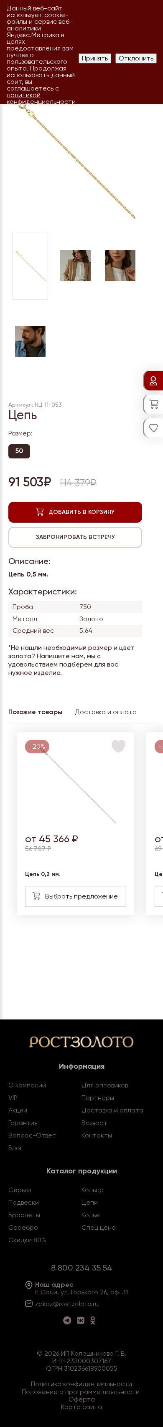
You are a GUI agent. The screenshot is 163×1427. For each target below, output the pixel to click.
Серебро (23, 1227)
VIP (13, 1098)
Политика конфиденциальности (81, 1384)
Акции (17, 1110)
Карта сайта (81, 1407)
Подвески (23, 1202)
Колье (91, 1215)
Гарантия (23, 1123)
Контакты (97, 1135)
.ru (95, 1304)
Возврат (94, 1123)
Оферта (82, 1399)
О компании (27, 1085)
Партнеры (98, 1098)
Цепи (90, 1202)
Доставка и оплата (112, 1110)
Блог (15, 1148)
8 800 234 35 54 (81, 1268)
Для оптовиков (105, 1085)
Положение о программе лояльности (81, 1392)
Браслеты (24, 1215)
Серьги (19, 1190)
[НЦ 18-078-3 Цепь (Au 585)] (75, 821)
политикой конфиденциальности (41, 98)
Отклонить (136, 58)
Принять (95, 58)
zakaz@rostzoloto (63, 1304)
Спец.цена (99, 1227)
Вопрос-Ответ (32, 1135)
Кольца (93, 1190)
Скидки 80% (27, 1240)
